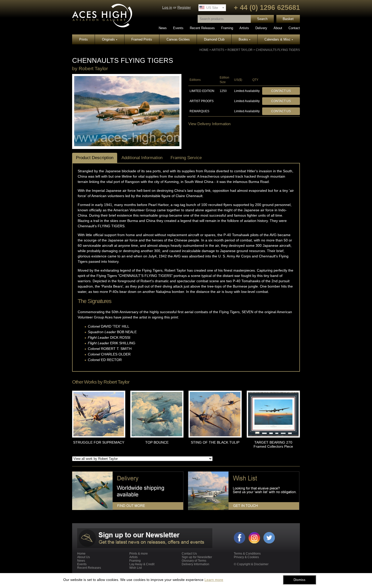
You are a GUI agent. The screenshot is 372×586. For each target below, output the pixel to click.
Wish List (135, 568)
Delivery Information (195, 564)
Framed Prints (141, 39)
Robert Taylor (240, 50)
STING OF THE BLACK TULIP (215, 442)
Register (184, 7)
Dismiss (299, 580)
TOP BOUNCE (157, 442)
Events (178, 28)
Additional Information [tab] (141, 157)
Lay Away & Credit (141, 564)
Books (244, 39)
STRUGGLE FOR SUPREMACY (98, 442)
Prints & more (138, 553)
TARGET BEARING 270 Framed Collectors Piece (273, 444)
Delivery (261, 28)
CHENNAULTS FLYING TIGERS (278, 50)
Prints (83, 39)
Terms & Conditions (247, 553)
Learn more (213, 580)
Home (204, 50)
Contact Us (281, 91)
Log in (167, 7)
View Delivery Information (209, 124)
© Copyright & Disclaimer (251, 564)
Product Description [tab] (94, 157)
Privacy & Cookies (246, 557)
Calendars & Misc (278, 39)
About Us (83, 557)
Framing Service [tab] (186, 157)
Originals (109, 39)
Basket (288, 19)
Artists (244, 28)
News (163, 28)
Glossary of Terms (194, 560)
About (278, 28)
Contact (294, 28)
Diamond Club (214, 39)
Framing (227, 28)
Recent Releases (202, 28)
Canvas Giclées (178, 39)
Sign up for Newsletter (197, 557)
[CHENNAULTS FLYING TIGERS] (126, 145)
